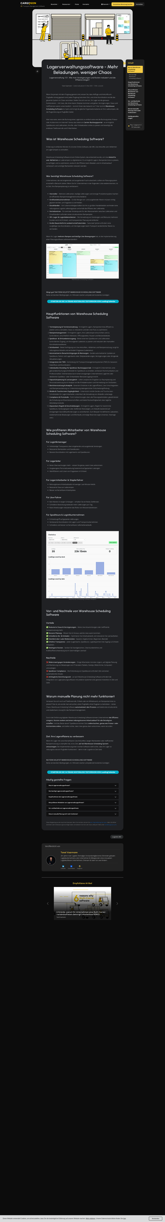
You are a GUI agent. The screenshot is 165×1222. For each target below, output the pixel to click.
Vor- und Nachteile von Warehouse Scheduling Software (135, 103)
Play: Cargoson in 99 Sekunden (136, 126)
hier (124, 1218)
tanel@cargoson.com (110, 825)
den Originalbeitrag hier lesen (98, 822)
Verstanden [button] (155, 1218)
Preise (77, 4)
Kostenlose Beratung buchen (122, 4)
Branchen (54, 4)
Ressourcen (66, 4)
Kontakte (86, 4)
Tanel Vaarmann (67, 86)
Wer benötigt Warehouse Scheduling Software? (135, 76)
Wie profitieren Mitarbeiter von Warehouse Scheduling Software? (133, 93)
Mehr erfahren (90, 1218)
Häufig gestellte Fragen (133, 117)
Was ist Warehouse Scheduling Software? (134, 69)
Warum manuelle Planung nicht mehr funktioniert (134, 110)
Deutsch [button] (106, 4)
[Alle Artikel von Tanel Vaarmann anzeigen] (51, 860)
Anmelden (139, 4)
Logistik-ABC (116, 837)
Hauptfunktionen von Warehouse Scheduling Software (135, 84)
